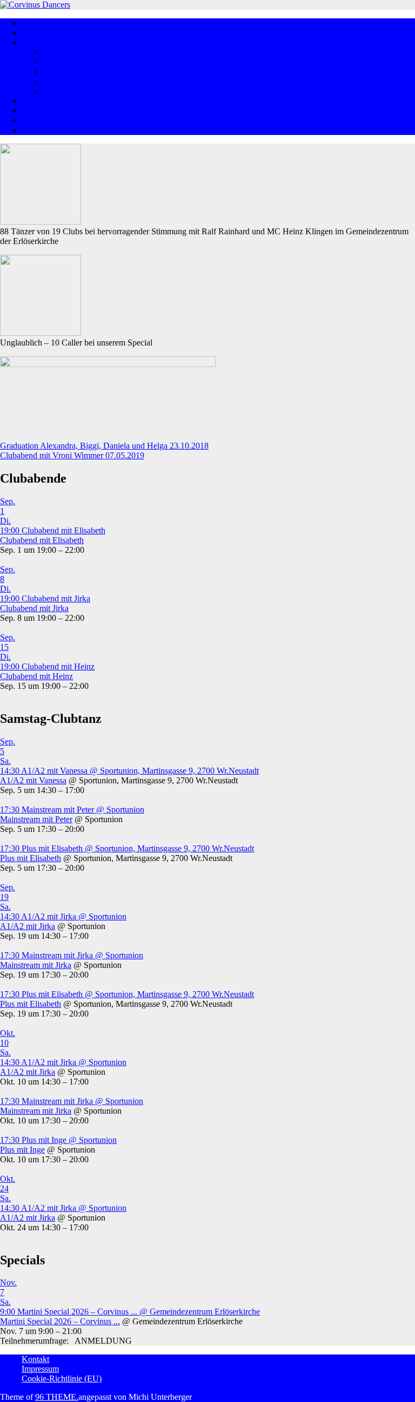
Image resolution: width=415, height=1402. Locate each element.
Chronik (57, 91)
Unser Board (65, 52)
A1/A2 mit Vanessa (33, 780)
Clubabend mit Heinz (36, 676)
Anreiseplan (42, 110)
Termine (36, 120)
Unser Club (63, 61)
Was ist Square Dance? (61, 32)
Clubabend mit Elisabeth (42, 540)
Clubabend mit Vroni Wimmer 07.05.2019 (72, 455)
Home (32, 23)
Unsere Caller (66, 71)
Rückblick (39, 100)
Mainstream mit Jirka (35, 965)
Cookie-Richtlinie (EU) (62, 1378)
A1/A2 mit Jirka (27, 926)
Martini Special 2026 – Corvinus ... (60, 1321)
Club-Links (41, 129)
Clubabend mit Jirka (34, 608)
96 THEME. (56, 1396)
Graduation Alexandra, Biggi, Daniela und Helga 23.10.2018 (104, 445)
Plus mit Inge (22, 1149)
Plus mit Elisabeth (30, 858)
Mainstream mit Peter (36, 819)
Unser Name (64, 81)
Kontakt (35, 1359)
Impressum (40, 1368)
